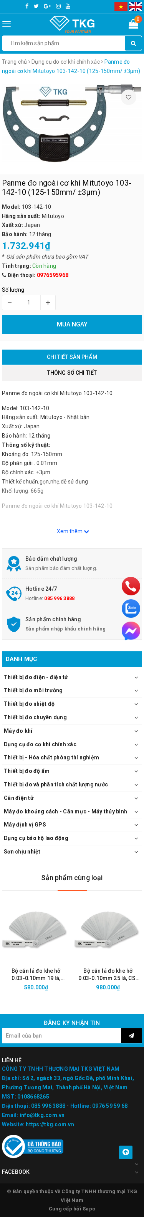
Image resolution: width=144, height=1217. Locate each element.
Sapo (89, 1209)
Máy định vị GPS (25, 824)
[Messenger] (131, 631)
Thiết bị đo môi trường (33, 690)
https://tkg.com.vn (50, 1124)
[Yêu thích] (128, 97)
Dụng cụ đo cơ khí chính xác (40, 744)
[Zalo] (131, 608)
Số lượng (13, 290)
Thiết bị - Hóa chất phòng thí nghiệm (51, 757)
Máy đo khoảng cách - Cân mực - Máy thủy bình (65, 811)
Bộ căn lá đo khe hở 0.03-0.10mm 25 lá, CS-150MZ (108, 975)
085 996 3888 (59, 598)
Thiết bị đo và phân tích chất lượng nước (56, 784)
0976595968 (53, 275)
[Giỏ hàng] (133, 25)
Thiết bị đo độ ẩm (27, 771)
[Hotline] (131, 586)
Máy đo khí (18, 731)
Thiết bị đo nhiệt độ (29, 704)
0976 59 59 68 (109, 1106)
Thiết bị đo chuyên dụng (35, 717)
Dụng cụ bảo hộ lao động (36, 838)
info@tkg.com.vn (42, 1115)
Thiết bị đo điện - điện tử (36, 677)
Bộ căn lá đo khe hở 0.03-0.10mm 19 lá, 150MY (36, 975)
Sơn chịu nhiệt (22, 852)
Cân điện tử (19, 798)
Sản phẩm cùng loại (72, 878)
